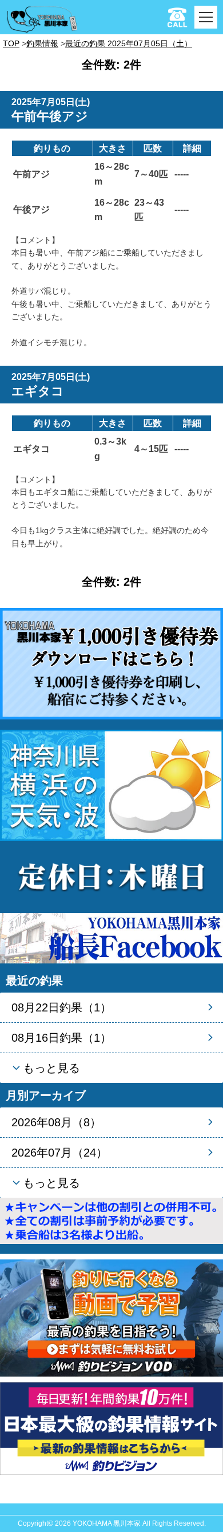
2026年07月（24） (59, 1152)
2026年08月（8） (56, 1122)
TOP (11, 43)
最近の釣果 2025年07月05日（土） (128, 43)
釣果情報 (42, 43)
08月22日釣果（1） (61, 1007)
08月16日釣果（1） (61, 1037)
